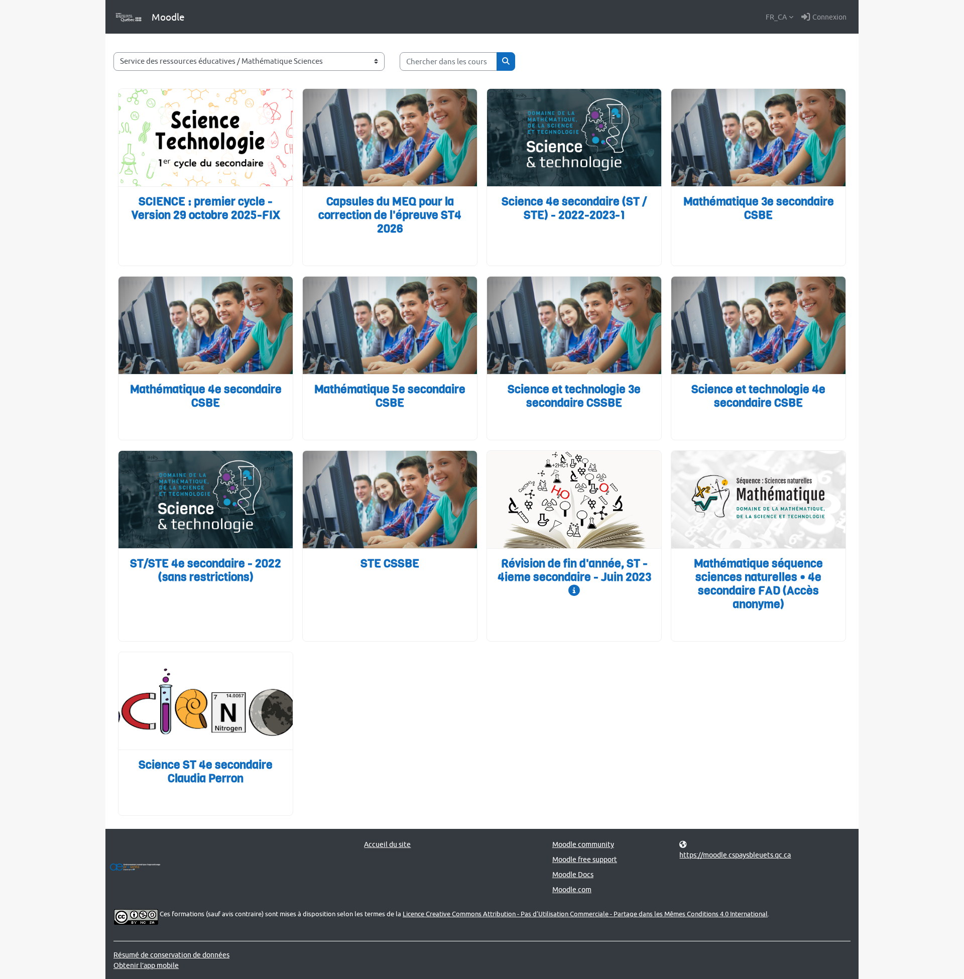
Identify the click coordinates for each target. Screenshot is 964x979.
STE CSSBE (389, 563)
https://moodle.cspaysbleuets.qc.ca (735, 854)
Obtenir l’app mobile (146, 965)
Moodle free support (584, 859)
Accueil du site (387, 844)
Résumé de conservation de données (171, 954)
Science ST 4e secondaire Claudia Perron (206, 771)
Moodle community (583, 844)
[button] (779, 17)
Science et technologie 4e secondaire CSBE (758, 396)
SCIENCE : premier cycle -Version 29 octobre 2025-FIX (206, 208)
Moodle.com (571, 889)
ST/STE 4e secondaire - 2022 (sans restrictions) (205, 570)
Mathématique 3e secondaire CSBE (758, 208)
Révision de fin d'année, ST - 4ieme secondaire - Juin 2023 (574, 570)
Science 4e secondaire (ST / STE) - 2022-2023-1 (574, 208)
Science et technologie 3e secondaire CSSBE (574, 396)
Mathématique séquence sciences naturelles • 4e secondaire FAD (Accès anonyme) (758, 584)
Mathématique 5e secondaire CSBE (389, 396)
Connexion (829, 17)
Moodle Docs (572, 874)
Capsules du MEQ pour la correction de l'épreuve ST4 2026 (389, 215)
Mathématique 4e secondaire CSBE (206, 396)
